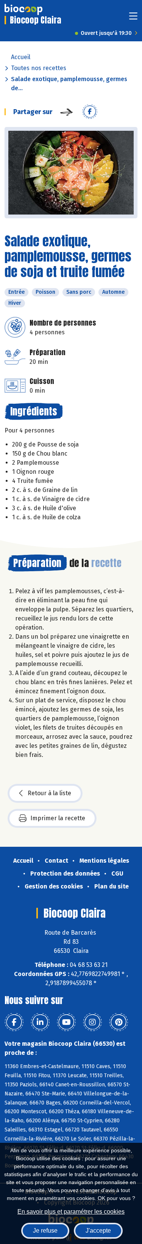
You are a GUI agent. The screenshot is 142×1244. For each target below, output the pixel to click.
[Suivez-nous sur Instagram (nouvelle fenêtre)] (92, 1022)
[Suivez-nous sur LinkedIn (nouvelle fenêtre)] (40, 1022)
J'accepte (98, 1230)
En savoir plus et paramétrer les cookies (71, 1211)
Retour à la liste (49, 793)
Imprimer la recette (57, 818)
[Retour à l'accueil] (23, 9)
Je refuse (45, 1230)
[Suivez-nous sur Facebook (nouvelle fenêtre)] (14, 1022)
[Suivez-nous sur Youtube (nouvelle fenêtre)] (66, 1022)
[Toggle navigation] (133, 18)
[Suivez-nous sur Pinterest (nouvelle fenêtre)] (118, 1022)
